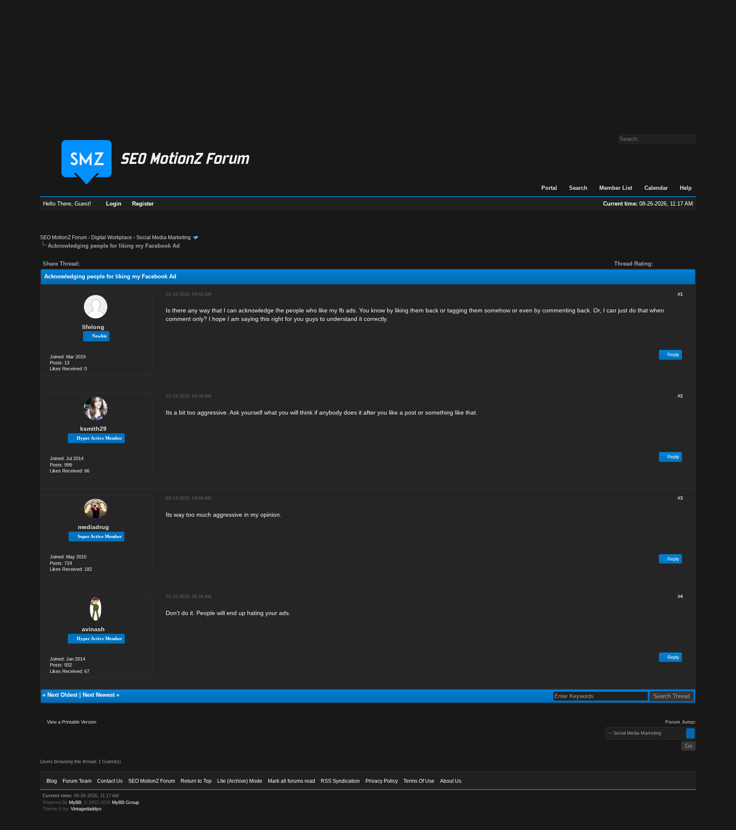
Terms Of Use (418, 781)
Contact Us (110, 781)
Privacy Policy (381, 781)
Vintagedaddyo (86, 808)
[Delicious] (106, 263)
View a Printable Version (71, 721)
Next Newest (99, 695)
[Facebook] (88, 263)
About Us (450, 781)
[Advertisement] (368, 63)
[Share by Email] (126, 263)
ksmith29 (93, 428)
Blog (51, 781)
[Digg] (100, 263)
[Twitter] (94, 263)
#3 (680, 498)
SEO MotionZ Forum (63, 237)
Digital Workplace (111, 237)
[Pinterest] (120, 263)
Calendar (656, 188)
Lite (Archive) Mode (239, 781)
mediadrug (93, 527)
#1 (680, 294)
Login (113, 203)
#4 (680, 596)
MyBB (75, 802)
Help (686, 188)
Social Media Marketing (163, 237)
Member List (615, 188)
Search (578, 188)
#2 (680, 395)
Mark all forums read (291, 781)
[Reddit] (111, 263)
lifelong (93, 326)
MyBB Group (125, 802)
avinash (93, 629)
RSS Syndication (340, 781)
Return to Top (196, 781)
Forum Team (77, 781)
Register (143, 203)
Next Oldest (62, 695)
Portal (549, 188)
